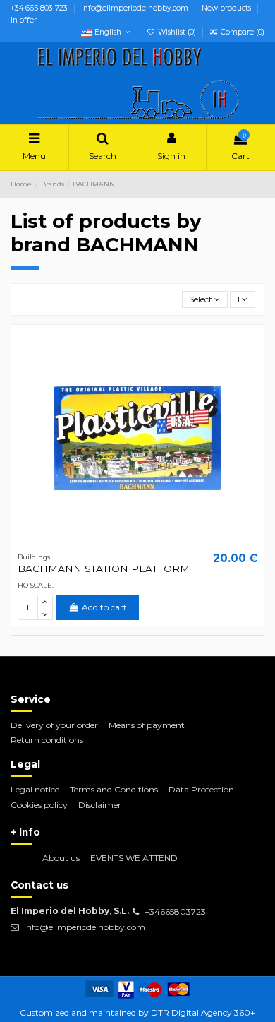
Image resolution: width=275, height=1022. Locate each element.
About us (61, 857)
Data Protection (201, 789)
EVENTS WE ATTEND (134, 857)
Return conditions (47, 740)
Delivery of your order (54, 725)
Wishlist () (177, 32)
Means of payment (147, 725)
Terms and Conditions (114, 789)
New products (227, 8)
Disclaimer (99, 805)
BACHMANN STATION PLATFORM (104, 568)
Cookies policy (39, 805)
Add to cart (104, 607)
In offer (24, 20)
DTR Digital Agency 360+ (203, 1012)
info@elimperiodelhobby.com (135, 8)
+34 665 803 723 (40, 8)
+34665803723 (175, 911)
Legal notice (35, 789)
